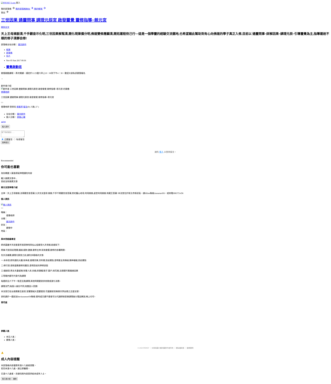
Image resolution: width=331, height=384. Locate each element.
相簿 (8, 50)
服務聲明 (190, 348)
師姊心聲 (21, 117)
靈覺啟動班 (14, 67)
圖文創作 (22, 44)
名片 (8, 56)
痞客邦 (20, 107)
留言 (25, 107)
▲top (3, 122)
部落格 (9, 53)
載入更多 (5, 127)
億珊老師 (5, 92)
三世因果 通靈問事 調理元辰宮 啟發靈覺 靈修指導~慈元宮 (54, 20)
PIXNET (146, 348)
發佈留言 (5, 142)
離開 (15, 379)
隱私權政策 (180, 348)
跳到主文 (5, 27)
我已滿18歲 (6, 379)
